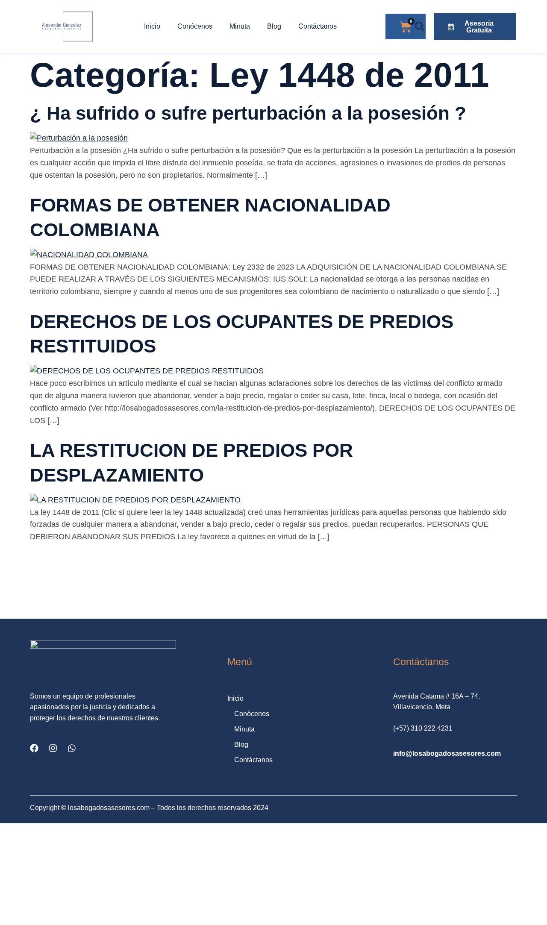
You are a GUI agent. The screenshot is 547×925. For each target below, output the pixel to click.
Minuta (239, 26)
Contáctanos (317, 26)
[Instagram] (53, 748)
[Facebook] (34, 748)
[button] (419, 26)
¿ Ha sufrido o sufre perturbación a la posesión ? (248, 113)
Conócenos (194, 26)
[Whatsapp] (72, 748)
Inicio (152, 26)
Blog (274, 26)
